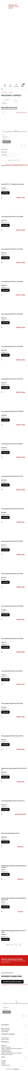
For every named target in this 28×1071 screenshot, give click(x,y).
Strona (9, 160)
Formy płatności (5, 1037)
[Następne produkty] (16, 944)
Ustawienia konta (5, 1030)
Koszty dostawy (5, 1039)
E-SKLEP (11, 92)
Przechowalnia (4, 1031)
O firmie (3, 1063)
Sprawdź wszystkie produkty (12, 981)
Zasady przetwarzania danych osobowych (11, 1053)
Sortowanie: (4, 152)
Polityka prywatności (6, 1051)
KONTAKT (3, 1060)
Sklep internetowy (12, 1069)
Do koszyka (7, 141)
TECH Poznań (4, 92)
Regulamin (3, 1045)
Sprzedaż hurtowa (5, 1065)
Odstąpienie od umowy (6, 1054)
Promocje (3, 1062)
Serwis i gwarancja (5, 1047)
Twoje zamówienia (5, 1028)
